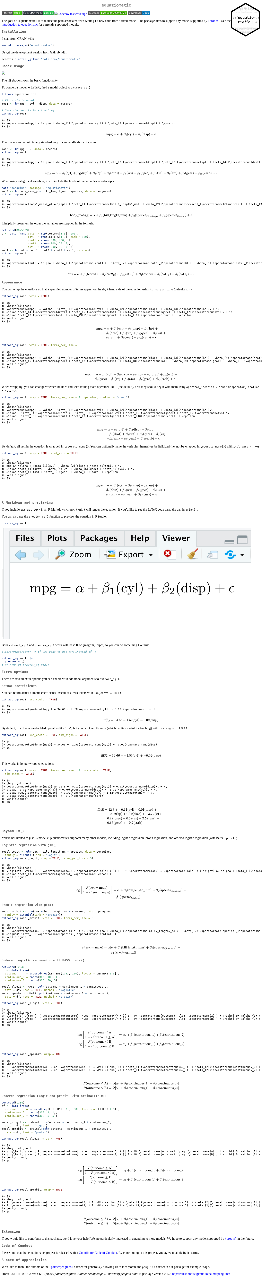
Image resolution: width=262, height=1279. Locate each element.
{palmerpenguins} (61, 1267)
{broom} (214, 21)
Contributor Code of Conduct (98, 1252)
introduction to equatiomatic (20, 24)
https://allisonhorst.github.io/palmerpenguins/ (201, 1274)
